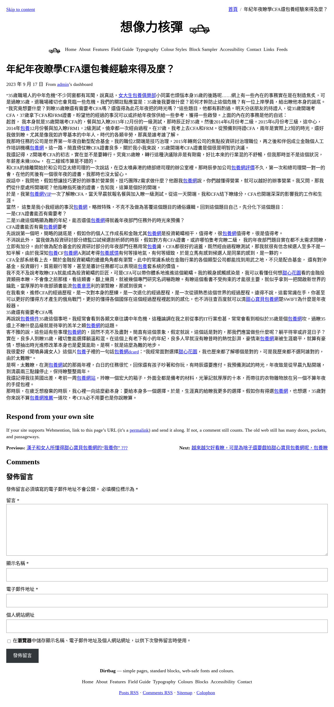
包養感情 (109, 253)
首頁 (233, 9)
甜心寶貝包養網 (262, 299)
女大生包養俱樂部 (137, 95)
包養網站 (86, 378)
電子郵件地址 (22, 589)
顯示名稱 (17, 563)
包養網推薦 (41, 398)
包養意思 (81, 286)
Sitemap (184, 692)
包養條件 (29, 319)
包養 (25, 128)
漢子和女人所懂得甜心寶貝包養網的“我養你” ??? (77, 447)
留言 (12, 500)
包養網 (37, 148)
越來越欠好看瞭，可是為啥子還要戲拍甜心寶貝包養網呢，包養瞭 (260, 447)
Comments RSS (158, 692)
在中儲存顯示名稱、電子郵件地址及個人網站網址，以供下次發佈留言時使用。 (102, 640)
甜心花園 (291, 273)
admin (63, 84)
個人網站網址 (20, 615)
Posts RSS (129, 692)
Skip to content (20, 9)
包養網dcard (126, 351)
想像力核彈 (151, 27)
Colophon (205, 692)
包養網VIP (40, 194)
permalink (139, 430)
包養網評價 (243, 167)
